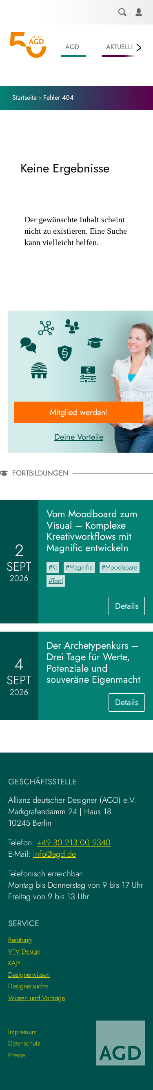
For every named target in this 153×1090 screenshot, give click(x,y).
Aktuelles (122, 46)
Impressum (22, 1031)
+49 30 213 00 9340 (74, 843)
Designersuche (28, 986)
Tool (57, 580)
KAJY (14, 963)
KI (54, 567)
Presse (16, 1055)
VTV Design (24, 951)
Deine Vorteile (78, 437)
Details (130, 607)
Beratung (20, 940)
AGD (72, 46)
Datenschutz (24, 1043)
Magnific (81, 567)
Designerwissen (29, 974)
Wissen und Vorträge (36, 998)
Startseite (24, 97)
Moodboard (121, 567)
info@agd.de (54, 854)
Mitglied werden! (79, 412)
